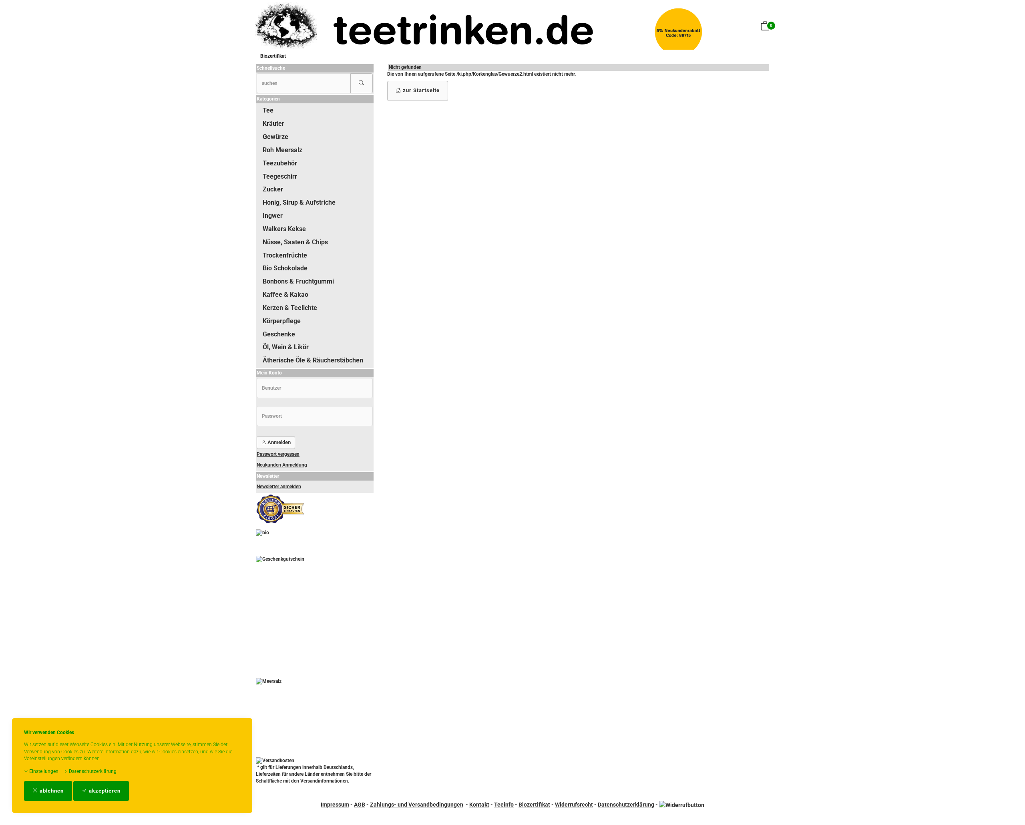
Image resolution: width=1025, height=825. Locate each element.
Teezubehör (280, 163)
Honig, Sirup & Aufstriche (299, 202)
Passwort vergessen (278, 454)
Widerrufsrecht (574, 804)
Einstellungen (43, 771)
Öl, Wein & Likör (286, 347)
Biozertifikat (273, 56)
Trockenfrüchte (285, 255)
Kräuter (273, 123)
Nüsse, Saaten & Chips (295, 242)
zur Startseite (420, 90)
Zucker (273, 189)
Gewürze (275, 137)
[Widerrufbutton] (681, 804)
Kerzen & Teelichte (290, 308)
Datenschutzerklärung (92, 771)
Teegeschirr (280, 176)
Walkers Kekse (284, 229)
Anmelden (278, 442)
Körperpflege (282, 321)
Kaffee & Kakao (285, 294)
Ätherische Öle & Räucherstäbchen (313, 360)
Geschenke (279, 334)
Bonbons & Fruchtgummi (298, 281)
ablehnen (51, 791)
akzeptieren (104, 791)
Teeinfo (504, 804)
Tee (268, 110)
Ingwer (273, 215)
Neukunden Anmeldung (282, 465)
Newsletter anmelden (279, 486)
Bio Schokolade (285, 268)
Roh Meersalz (282, 150)
